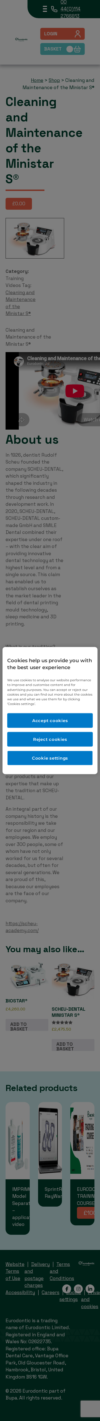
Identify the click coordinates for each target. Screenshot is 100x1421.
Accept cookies (50, 720)
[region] (50, 710)
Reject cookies (50, 739)
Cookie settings (50, 757)
